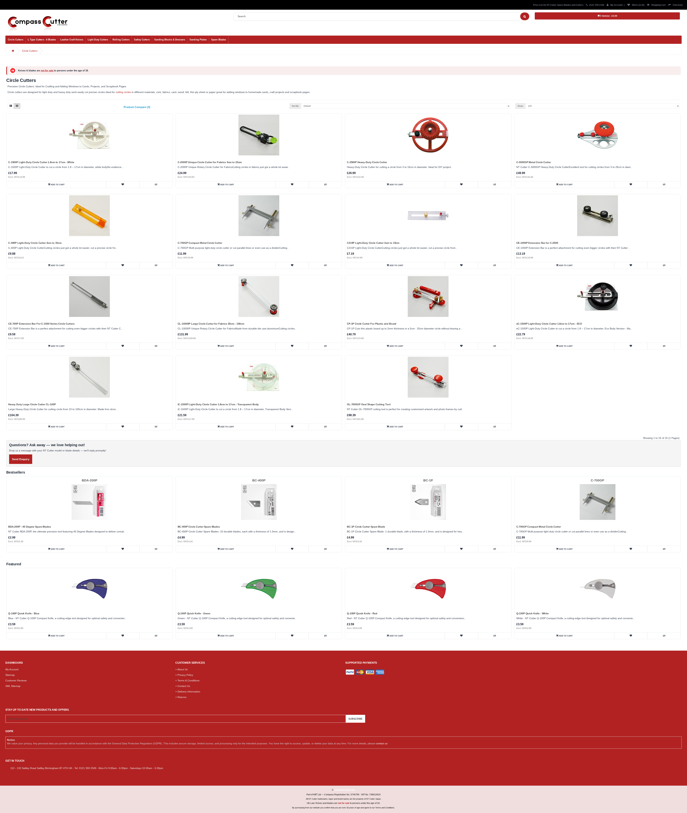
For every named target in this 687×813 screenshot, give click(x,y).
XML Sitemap (12, 686)
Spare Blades (218, 39)
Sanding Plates (198, 39)
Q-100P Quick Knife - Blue (23, 613)
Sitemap (10, 675)
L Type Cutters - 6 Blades (42, 39)
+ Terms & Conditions (187, 680)
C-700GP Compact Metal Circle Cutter (200, 242)
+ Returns (180, 697)
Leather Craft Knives (71, 39)
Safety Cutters (142, 39)
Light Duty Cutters (98, 39)
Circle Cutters (15, 39)
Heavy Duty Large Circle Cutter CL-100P (32, 404)
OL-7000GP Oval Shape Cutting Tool (368, 404)
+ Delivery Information (187, 691)
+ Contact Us (182, 686)
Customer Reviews (16, 680)
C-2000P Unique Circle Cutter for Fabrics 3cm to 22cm (210, 162)
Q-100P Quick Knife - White (532, 613)
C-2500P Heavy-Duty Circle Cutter (367, 162)
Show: (520, 106)
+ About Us (181, 669)
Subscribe (355, 718)
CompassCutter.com (344, 790)
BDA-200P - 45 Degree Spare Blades (29, 526)
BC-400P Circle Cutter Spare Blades (199, 526)
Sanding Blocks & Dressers (169, 39)
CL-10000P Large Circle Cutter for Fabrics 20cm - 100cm (211, 323)
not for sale (47, 70)
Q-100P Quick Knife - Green (194, 613)
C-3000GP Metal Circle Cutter (533, 162)
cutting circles (123, 92)
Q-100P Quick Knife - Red (362, 613)
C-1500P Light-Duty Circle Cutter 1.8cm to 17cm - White (41, 162)
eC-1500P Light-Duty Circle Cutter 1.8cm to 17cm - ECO (549, 323)
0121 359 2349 (596, 5)
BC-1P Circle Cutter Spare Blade (366, 526)
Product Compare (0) (137, 107)
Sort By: (295, 106)
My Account (11, 669)
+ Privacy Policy (184, 675)
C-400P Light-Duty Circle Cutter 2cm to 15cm (35, 242)
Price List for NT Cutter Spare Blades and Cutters (558, 5)
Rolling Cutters (121, 39)
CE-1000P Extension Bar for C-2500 (537, 242)
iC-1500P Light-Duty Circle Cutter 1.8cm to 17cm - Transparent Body (218, 404)
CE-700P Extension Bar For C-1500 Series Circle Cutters (41, 323)
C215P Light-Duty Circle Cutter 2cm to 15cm (373, 242)
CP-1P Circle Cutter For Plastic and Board (371, 323)
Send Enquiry (20, 459)
